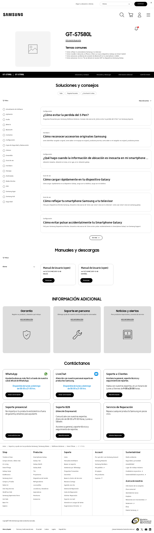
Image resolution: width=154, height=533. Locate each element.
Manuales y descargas (104, 75)
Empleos (128, 496)
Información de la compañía (135, 486)
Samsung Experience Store (11, 495)
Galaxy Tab (37, 461)
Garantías (67, 475)
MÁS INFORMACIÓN (26, 319)
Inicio (66, 457)
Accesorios (36, 499)
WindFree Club (7, 492)
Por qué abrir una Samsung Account (106, 457)
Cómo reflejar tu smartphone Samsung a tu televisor (84, 52)
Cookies (47, 529)
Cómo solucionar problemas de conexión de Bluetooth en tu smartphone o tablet (93, 56)
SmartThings (7, 467)
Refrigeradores (38, 482)
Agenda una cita (69, 485)
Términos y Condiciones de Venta (24, 529)
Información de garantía (73, 40)
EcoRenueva (6, 475)
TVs (34, 471)
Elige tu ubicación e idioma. (85, 4)
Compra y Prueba (8, 482)
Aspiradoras (37, 492)
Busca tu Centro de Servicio (73, 478)
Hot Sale (5, 499)
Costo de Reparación (70, 492)
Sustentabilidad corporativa (135, 475)
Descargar (48, 280)
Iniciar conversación (14, 395)
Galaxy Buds (37, 467)
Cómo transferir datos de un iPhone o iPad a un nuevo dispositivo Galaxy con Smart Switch (96, 54)
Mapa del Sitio (62, 529)
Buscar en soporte (70, 464)
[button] (96, 116)
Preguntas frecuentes (72, 93)
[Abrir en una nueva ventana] (137, 529)
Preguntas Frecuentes (71, 471)
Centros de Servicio (14, 435)
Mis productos (99, 475)
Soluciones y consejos (82, 75)
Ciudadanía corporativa (133, 471)
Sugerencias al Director (72, 506)
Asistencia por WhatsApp (72, 467)
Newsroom (129, 503)
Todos (61, 93)
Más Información (114, 395)
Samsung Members (101, 464)
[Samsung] (12, 14)
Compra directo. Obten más (11, 461)
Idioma (5, 267)
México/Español (7, 529)
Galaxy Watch (37, 464)
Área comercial (131, 489)
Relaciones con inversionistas (135, 500)
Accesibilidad (130, 464)
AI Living (5, 464)
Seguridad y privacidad (133, 461)
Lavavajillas (37, 485)
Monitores (36, 495)
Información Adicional (126, 75)
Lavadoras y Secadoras (40, 489)
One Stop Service (8, 489)
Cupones (98, 478)
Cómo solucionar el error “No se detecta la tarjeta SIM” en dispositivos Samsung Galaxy (95, 58)
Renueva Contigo (69, 482)
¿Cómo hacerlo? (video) (88, 93)
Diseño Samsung (131, 510)
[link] (136, 29)
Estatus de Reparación (71, 489)
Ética (127, 507)
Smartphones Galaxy (40, 457)
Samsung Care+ (8, 478)
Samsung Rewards (101, 461)
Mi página (98, 471)
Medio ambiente (131, 457)
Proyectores (37, 475)
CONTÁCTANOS (145, 75)
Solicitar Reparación (115, 435)
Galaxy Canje (7, 471)
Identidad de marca (132, 493)
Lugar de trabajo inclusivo (134, 467)
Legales (54, 529)
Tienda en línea (8, 457)
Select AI (5, 485)
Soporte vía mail (69, 499)
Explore (5, 506)
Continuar (141, 4)
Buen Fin (5, 502)
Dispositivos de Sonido (40, 478)
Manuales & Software (71, 461)
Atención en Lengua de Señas (73, 502)
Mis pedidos (99, 467)
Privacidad (39, 529)
